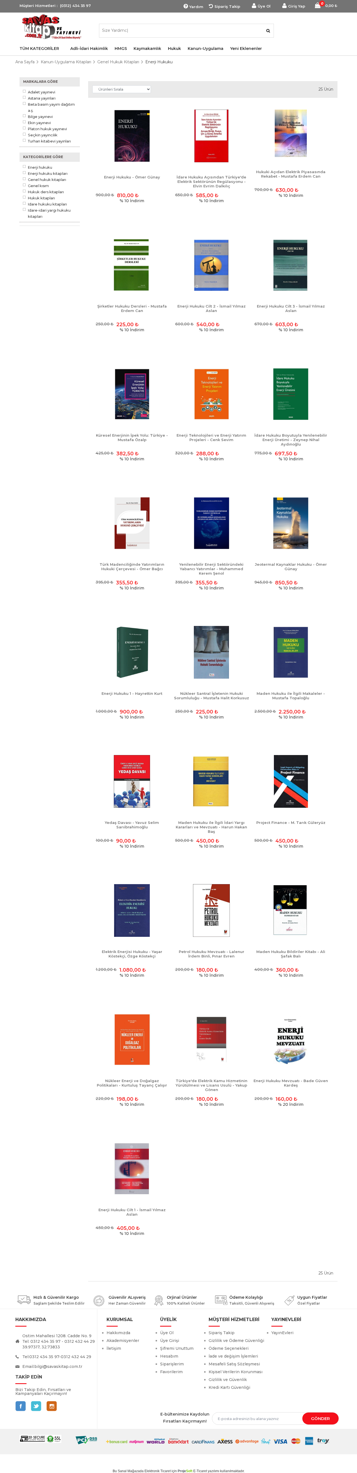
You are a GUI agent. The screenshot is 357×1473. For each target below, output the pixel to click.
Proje (185, 1471)
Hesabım (169, 1356)
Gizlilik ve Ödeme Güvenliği (236, 1340)
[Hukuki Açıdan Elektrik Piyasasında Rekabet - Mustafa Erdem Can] (291, 133)
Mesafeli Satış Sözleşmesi (234, 1363)
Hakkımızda (118, 1332)
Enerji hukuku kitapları (47, 173)
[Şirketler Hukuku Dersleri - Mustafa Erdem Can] (132, 265)
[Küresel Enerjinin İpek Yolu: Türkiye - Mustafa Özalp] (132, 394)
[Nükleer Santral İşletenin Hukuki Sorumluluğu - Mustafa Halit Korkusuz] (212, 652)
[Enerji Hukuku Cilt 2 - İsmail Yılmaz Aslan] (212, 265)
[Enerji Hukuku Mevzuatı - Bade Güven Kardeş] (291, 1040)
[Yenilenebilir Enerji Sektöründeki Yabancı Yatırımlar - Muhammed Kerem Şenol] (212, 523)
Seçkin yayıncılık (42, 135)
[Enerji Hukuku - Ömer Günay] (132, 136)
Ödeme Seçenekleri (229, 1348)
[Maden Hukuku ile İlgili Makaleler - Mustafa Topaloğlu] (291, 652)
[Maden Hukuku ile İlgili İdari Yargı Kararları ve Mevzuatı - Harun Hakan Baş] (212, 781)
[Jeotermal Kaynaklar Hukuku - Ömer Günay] (291, 523)
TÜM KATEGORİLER (39, 48)
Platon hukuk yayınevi (47, 129)
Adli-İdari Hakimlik (89, 48)
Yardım (196, 6)
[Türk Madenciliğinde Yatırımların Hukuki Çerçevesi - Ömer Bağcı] (132, 523)
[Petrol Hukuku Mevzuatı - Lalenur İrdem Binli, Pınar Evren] (212, 911)
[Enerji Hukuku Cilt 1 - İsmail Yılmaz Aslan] (132, 1169)
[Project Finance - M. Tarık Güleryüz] (291, 781)
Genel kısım (38, 185)
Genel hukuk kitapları (47, 179)
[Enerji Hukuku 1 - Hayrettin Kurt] (132, 652)
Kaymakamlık (147, 48)
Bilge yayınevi (40, 116)
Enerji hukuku (40, 167)
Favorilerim (171, 1371)
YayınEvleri (282, 1332)
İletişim (114, 1348)
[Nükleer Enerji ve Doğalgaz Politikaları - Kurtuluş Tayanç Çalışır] (132, 1040)
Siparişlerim (172, 1363)
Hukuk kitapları (41, 198)
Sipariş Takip (227, 6)
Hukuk (174, 48)
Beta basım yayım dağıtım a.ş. (51, 107)
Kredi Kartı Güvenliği (229, 1387)
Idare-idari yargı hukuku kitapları (49, 213)
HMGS (121, 48)
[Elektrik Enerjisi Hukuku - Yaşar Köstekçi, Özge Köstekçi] (132, 911)
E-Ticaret (200, 1471)
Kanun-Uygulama (205, 48)
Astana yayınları (42, 98)
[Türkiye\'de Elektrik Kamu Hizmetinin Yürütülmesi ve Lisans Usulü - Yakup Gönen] (212, 1040)
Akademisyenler (123, 1340)
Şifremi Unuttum (177, 1348)
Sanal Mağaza (129, 1471)
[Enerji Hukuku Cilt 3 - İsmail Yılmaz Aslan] (291, 265)
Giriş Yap (296, 6)
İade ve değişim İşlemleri (233, 1356)
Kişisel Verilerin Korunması (235, 1371)
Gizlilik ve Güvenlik (228, 1379)
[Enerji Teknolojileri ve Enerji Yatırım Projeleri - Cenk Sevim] (212, 394)
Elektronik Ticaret (157, 1471)
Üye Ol (264, 6)
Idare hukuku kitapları (47, 204)
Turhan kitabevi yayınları (49, 141)
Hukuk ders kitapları (46, 192)
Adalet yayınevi (41, 92)
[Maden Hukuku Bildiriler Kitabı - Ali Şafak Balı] (291, 911)
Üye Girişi (169, 1340)
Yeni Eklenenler (246, 48)
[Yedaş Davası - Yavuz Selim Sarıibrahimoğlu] (132, 781)
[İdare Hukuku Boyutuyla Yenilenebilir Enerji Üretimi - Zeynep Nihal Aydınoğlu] (291, 394)
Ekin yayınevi (39, 122)
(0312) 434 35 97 (75, 5)
